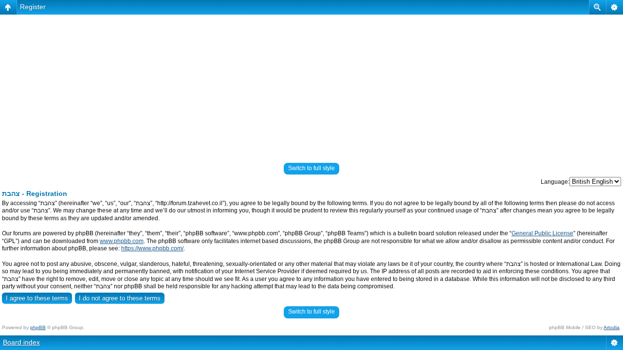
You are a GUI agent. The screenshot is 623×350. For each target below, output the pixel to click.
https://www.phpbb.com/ (152, 248)
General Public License (542, 233)
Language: (555, 181)
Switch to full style (311, 168)
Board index (21, 342)
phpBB (38, 327)
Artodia (612, 327)
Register (33, 7)
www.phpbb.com (122, 241)
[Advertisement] (311, 85)
